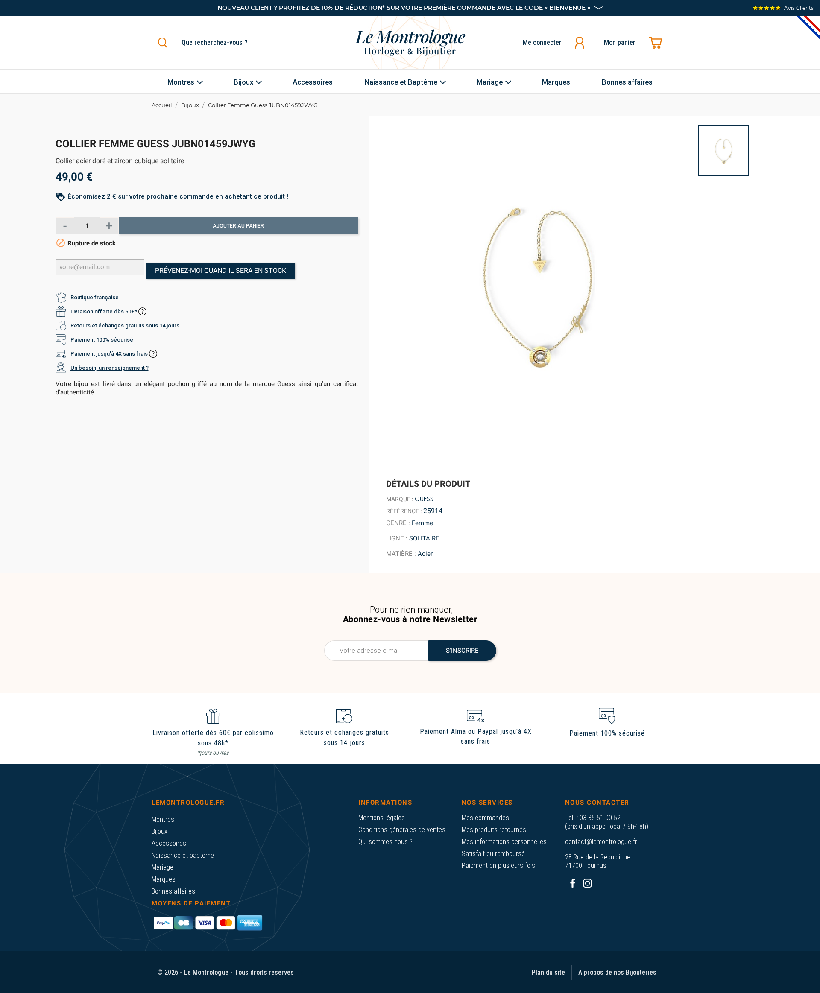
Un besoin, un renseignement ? (109, 368)
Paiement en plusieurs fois (498, 866)
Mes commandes (485, 818)
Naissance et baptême (183, 855)
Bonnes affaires (173, 891)
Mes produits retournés (494, 830)
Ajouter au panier (238, 226)
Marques (164, 879)
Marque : (399, 499)
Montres (163, 819)
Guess (424, 499)
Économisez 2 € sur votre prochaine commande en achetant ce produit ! (177, 196)
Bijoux (159, 831)
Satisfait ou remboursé (493, 854)
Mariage (162, 867)
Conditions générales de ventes (401, 830)
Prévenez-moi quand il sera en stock (220, 270)
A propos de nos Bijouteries (617, 972)
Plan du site (548, 972)
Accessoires (169, 843)
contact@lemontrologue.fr (601, 842)
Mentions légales (381, 818)
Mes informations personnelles (504, 842)
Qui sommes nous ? (385, 842)
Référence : (404, 511)
